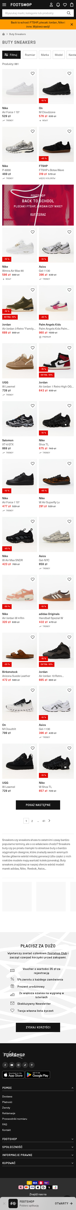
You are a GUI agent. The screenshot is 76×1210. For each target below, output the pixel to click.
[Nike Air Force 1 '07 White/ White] (19, 86)
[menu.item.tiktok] (25, 1065)
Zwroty (6, 1107)
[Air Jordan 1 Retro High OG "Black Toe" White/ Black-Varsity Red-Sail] (56, 360)
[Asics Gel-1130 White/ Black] (56, 703)
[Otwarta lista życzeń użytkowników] (65, 5)
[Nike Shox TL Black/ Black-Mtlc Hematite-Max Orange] (56, 418)
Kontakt (6, 1130)
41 (43, 821)
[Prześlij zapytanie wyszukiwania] (69, 13)
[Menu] (4, 5)
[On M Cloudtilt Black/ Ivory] (19, 703)
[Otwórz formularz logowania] (51, 5)
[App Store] (13, 1074)
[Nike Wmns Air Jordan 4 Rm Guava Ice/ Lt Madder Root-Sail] (19, 592)
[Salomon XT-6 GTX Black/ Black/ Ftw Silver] (19, 418)
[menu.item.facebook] (5, 1065)
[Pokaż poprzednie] (50, 821)
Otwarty (61, 1203)
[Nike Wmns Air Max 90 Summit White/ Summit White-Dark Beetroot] (19, 245)
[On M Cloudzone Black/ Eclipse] (56, 86)
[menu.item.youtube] (12, 1065)
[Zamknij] (72, 24)
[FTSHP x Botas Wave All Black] (56, 144)
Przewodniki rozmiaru (14, 1118)
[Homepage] (38, 1055)
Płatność (7, 1102)
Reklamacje (8, 1113)
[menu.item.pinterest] (32, 1065)
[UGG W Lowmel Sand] (19, 360)
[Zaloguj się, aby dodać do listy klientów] (33, 73)
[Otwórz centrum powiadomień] (58, 5)
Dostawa (7, 1096)
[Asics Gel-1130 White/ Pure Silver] (56, 245)
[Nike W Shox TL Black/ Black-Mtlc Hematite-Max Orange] (56, 761)
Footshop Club (57, 953)
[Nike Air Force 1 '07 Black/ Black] (19, 476)
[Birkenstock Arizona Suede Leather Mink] (19, 650)
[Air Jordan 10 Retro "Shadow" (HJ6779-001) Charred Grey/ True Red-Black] (56, 650)
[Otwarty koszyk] (72, 5)
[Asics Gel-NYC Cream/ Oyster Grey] (56, 534)
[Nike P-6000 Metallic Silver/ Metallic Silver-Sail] (19, 144)
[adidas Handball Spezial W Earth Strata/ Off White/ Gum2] (56, 592)
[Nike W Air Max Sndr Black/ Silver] (19, 534)
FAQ (4, 1124)
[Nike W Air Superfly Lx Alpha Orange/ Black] (56, 476)
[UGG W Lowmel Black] (19, 761)
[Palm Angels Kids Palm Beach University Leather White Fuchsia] (56, 303)
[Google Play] (37, 1074)
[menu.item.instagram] (18, 1065)
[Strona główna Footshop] (21, 4)
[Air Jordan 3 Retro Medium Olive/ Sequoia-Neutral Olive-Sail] (19, 303)
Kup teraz (38, 214)
